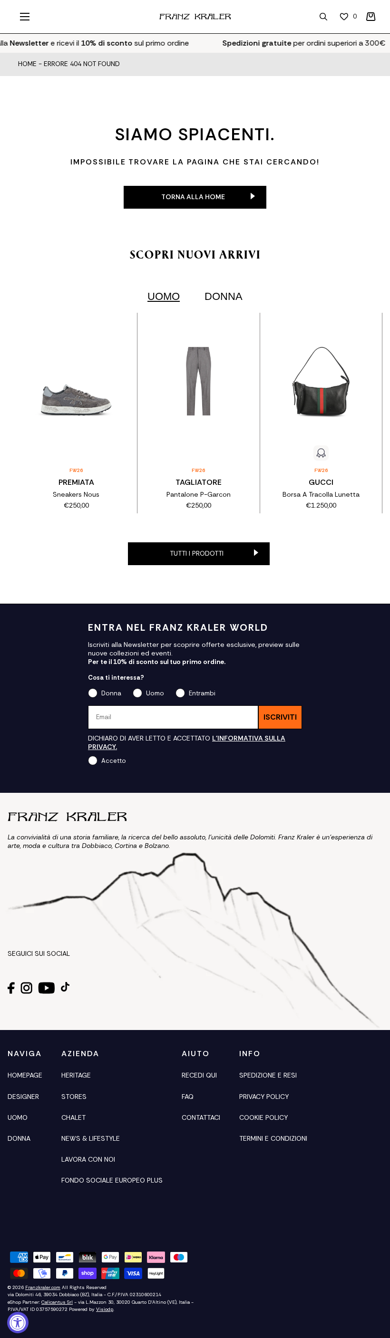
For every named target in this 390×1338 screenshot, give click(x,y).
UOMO (18, 1117)
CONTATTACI (201, 1117)
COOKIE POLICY (263, 1117)
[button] (371, 17)
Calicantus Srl (57, 1302)
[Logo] (195, 16)
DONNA (19, 1138)
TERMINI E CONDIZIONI (273, 1138)
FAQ (188, 1096)
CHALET (73, 1117)
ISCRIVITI (280, 717)
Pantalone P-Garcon (198, 494)
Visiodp (104, 1309)
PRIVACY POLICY (264, 1096)
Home (27, 64)
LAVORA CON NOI (88, 1159)
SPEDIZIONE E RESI (268, 1075)
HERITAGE (76, 1075)
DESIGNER (23, 1096)
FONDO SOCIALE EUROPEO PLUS (112, 1180)
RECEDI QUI (199, 1075)
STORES (74, 1096)
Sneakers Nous (76, 494)
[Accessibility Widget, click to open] (18, 1322)
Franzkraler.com (42, 1287)
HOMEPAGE (25, 1075)
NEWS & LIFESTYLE (90, 1138)
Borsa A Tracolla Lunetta (321, 494)
